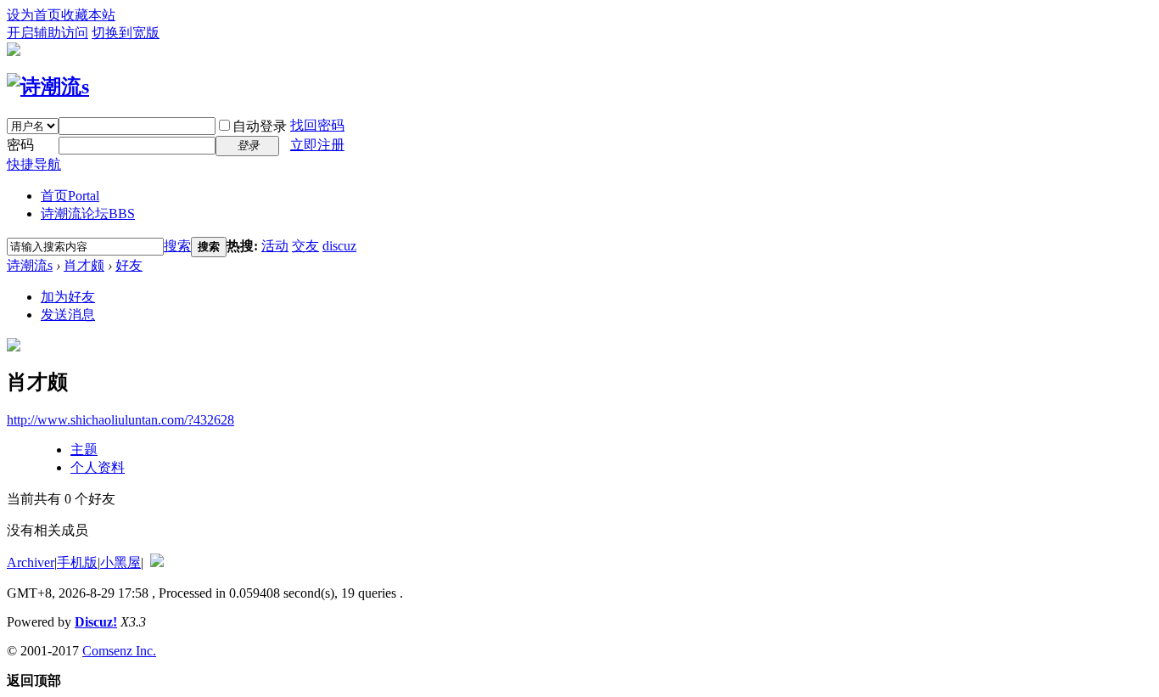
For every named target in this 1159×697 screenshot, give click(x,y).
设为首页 (34, 15)
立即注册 (317, 145)
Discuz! (96, 622)
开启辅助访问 (47, 32)
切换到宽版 (126, 32)
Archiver (30, 562)
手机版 (77, 562)
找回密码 (317, 125)
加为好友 (68, 296)
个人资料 (97, 467)
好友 (129, 265)
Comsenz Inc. (119, 651)
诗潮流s (30, 265)
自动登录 (259, 126)
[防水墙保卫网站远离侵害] (157, 562)
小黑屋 (120, 562)
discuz (339, 246)
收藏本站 (88, 15)
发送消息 (68, 314)
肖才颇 (84, 265)
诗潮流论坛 (88, 213)
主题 (84, 449)
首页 (70, 195)
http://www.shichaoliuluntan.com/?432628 (120, 420)
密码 (20, 145)
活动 (274, 246)
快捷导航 (34, 164)
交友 (305, 246)
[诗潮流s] (48, 87)
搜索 (177, 246)
